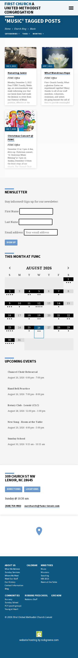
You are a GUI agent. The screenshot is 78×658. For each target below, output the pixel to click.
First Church (22, 8)
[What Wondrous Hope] (57, 57)
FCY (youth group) (13, 605)
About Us (10, 565)
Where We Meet (12, 575)
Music (33, 28)
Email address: (14, 232)
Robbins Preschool (36, 595)
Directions (14, 489)
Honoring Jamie (17, 72)
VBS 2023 (45, 578)
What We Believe (12, 569)
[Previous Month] (10, 268)
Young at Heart (11, 609)
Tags (25, 33)
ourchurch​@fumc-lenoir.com (41, 505)
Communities (12, 595)
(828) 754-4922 (13, 505)
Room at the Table (49, 582)
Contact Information (14, 585)
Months (37, 33)
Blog (7, 588)
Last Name (11, 222)
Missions (45, 572)
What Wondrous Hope (57, 72)
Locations (32, 489)
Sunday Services (12, 572)
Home (8, 28)
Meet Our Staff (11, 578)
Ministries (47, 565)
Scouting (45, 575)
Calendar (32, 565)
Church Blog (20, 28)
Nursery (8, 599)
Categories (11, 33)
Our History (10, 582)
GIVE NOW (56, 595)
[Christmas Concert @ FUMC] (21, 120)
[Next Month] (68, 268)
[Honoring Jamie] (21, 57)
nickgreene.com (50, 640)
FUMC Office (14, 77)
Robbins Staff (31, 599)
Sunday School (11, 602)
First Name (12, 211)
